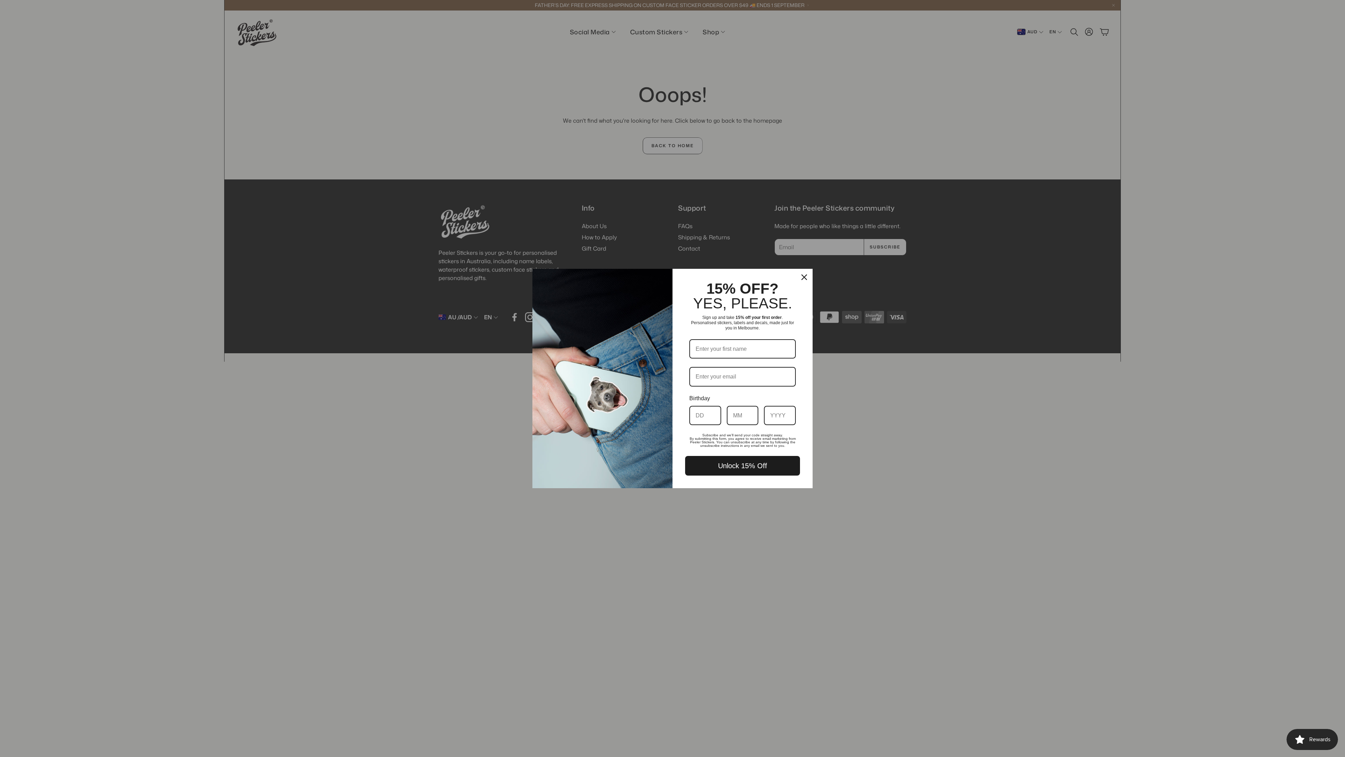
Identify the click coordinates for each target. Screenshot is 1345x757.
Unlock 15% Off (742, 466)
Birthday (699, 398)
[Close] (804, 277)
